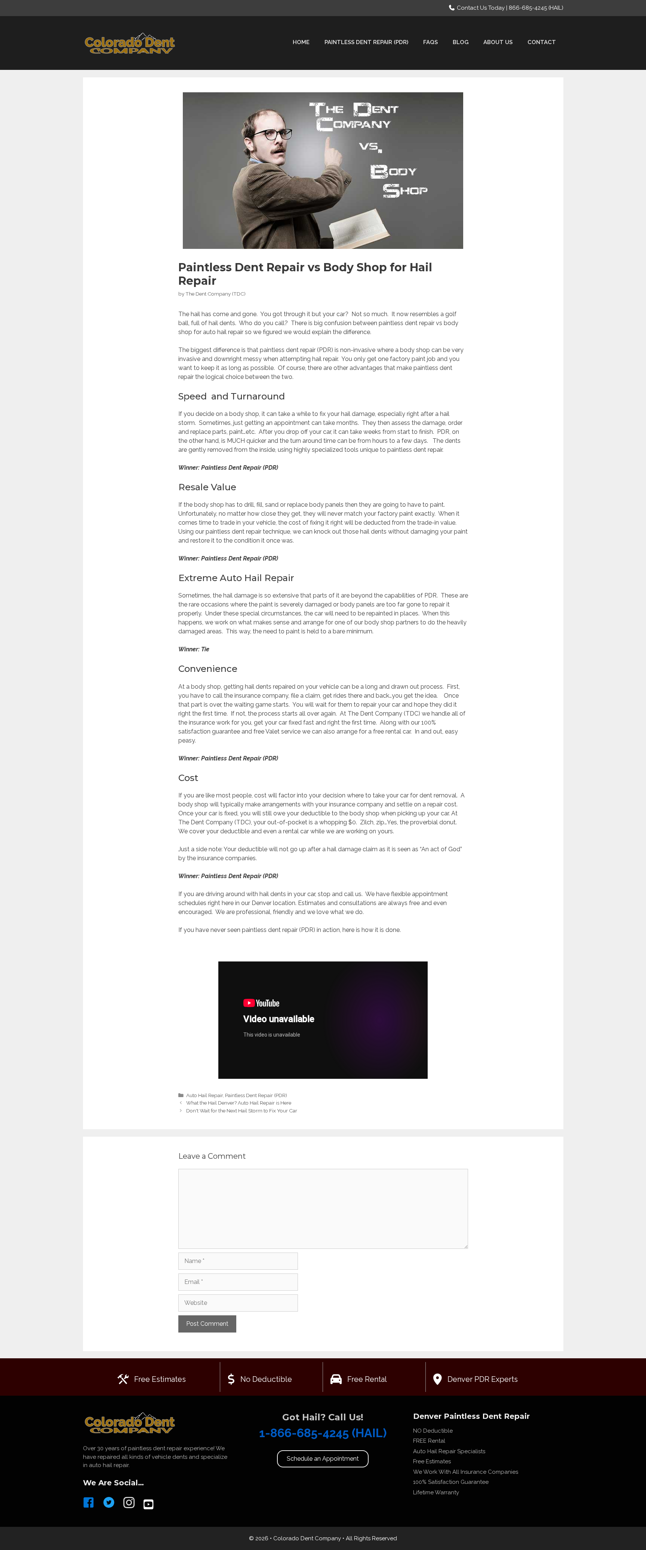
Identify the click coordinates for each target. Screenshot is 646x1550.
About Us (498, 42)
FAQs (430, 42)
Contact (541, 42)
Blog (460, 42)
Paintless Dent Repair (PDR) (366, 42)
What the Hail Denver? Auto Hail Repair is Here (238, 1103)
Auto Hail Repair (204, 1095)
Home (301, 42)
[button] (323, 1458)
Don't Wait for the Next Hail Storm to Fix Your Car (241, 1111)
